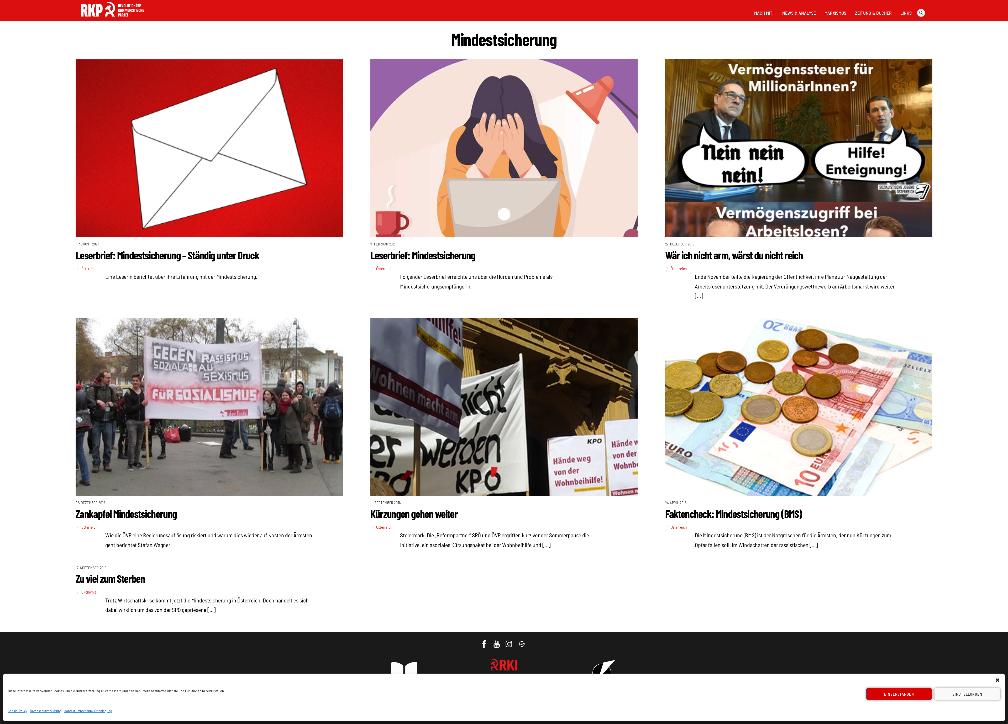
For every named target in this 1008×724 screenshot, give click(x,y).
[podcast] (522, 641)
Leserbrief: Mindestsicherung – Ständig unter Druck (167, 254)
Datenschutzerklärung (46, 711)
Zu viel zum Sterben (110, 578)
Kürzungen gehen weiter (414, 513)
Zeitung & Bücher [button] (873, 13)
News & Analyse (799, 13)
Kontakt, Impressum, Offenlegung (88, 711)
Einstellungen (967, 694)
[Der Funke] (112, 18)
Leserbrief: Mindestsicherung (422, 254)
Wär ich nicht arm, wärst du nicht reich (734, 254)
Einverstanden (899, 694)
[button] (997, 680)
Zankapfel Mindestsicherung (126, 513)
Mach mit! (764, 13)
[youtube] (497, 641)
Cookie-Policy (17, 711)
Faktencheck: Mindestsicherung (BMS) (733, 513)
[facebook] (484, 641)
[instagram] (509, 641)
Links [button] (906, 13)
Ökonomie (89, 592)
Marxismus (835, 13)
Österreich (89, 268)
